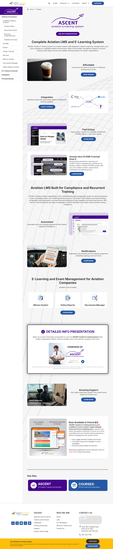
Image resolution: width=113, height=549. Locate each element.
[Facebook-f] (13, 523)
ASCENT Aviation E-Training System (11, 11)
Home (55, 3)
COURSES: (87, 484)
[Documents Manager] (95, 298)
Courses (75, 3)
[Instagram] (17, 523)
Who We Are (63, 513)
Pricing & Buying (7, 79)
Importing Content (10, 30)
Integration (6, 75)
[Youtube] (21, 523)
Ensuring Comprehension (10, 35)
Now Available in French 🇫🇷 (83, 422)
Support (98, 3)
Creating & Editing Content (9, 21)
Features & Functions (9, 17)
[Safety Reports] (68, 298)
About (84, 3)
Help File (72, 452)
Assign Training (8, 51)
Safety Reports (68, 305)
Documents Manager (10, 63)
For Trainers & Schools (10, 71)
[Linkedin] (29, 523)
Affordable (88, 65)
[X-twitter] (25, 523)
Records (6, 55)
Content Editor (9, 26)
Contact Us (85, 513)
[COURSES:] (74, 485)
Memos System (8, 59)
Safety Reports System (11, 67)
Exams (5, 47)
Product (63, 3)
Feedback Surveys (10, 40)
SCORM (5, 43)
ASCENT (44, 484)
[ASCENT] (34, 485)
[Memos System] (41, 298)
